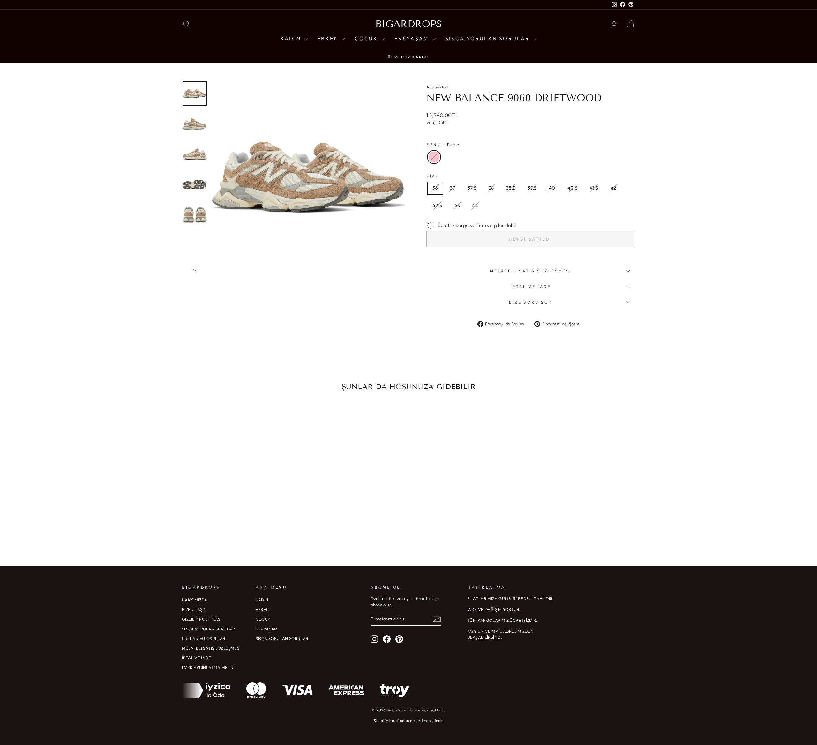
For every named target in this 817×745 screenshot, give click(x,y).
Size (432, 176)
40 (552, 188)
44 (475, 205)
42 (613, 188)
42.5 (437, 205)
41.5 (594, 188)
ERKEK (328, 38)
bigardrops (408, 24)
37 (452, 188)
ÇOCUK (367, 38)
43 (457, 205)
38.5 (511, 188)
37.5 (472, 188)
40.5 (572, 188)
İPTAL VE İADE (196, 657)
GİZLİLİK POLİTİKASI (201, 618)
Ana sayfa (436, 86)
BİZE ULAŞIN (194, 609)
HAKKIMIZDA (194, 599)
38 (491, 188)
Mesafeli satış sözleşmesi (531, 270)
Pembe (434, 157)
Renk (442, 144)
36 (435, 188)
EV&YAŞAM (412, 38)
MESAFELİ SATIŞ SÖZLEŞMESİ (211, 648)
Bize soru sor (530, 302)
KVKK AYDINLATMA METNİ (208, 667)
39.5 (532, 188)
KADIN (292, 38)
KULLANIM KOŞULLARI (204, 638)
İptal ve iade (531, 286)
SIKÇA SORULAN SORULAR (488, 38)
